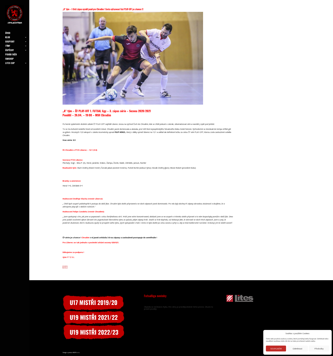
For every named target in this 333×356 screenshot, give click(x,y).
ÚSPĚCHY (9, 50)
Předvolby (319, 348)
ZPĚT (65, 267)
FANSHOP (9, 59)
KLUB (7, 37)
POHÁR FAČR (11, 55)
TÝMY (7, 46)
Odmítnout (297, 348)
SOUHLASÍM (276, 348)
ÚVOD (7, 33)
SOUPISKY (9, 42)
